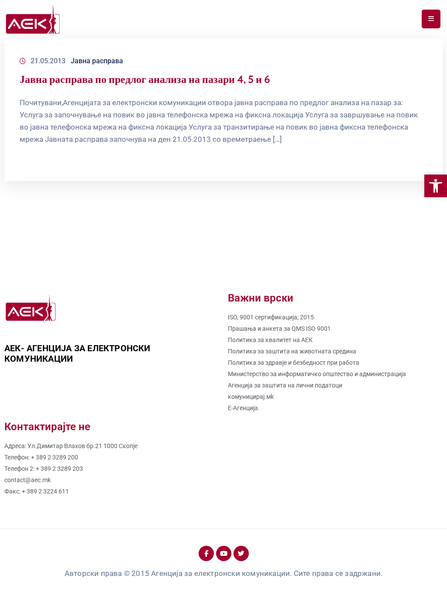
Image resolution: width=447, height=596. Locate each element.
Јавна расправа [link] (97, 61)
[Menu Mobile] (431, 19)
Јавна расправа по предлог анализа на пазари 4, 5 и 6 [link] (145, 79)
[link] (435, 186)
